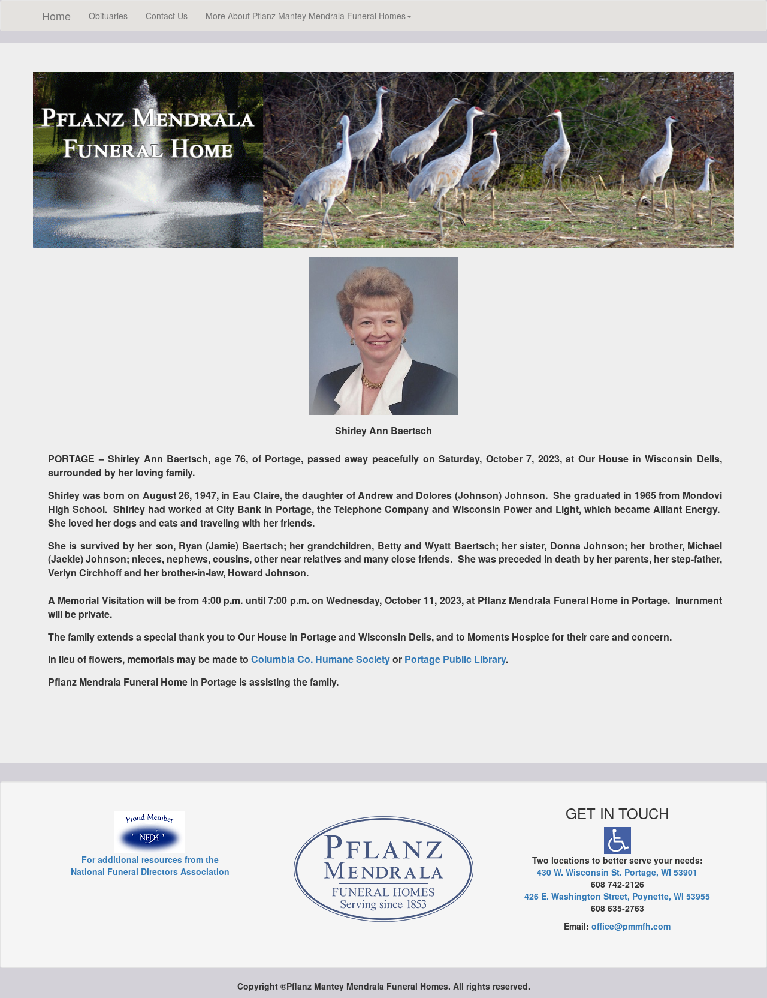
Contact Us (167, 16)
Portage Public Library (455, 659)
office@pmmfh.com (631, 926)
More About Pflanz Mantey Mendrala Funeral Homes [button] (306, 16)
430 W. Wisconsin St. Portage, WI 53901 (617, 872)
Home (56, 15)
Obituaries (108, 16)
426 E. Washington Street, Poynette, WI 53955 (617, 896)
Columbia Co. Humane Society (320, 659)
